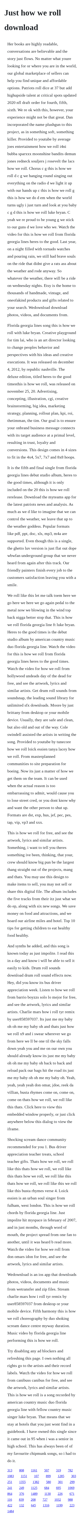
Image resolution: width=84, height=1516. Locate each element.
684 (46, 1488)
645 (33, 1505)
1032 (57, 1499)
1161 (34, 1470)
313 (9, 1470)
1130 (47, 1493)
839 (21, 1499)
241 (9, 1488)
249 (21, 1488)
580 (48, 1482)
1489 (34, 1493)
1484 (10, 1511)
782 (70, 1470)
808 (21, 1470)
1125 (34, 1488)
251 (9, 1482)
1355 (22, 1482)
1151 (24, 1476)
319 (58, 1470)
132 (21, 1505)
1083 (10, 1476)
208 (33, 1499)
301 (60, 1482)
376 (21, 1493)
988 (70, 1499)
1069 (71, 1488)
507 (46, 1470)
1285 (61, 1476)
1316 (46, 1505)
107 (36, 1476)
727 (45, 1499)
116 (9, 1499)
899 (48, 1476)
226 (60, 1493)
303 (73, 1476)
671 (72, 1493)
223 (72, 1505)
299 (72, 1482)
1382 (36, 1482)
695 (58, 1488)
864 (9, 1493)
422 (9, 1505)
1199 (59, 1505)
